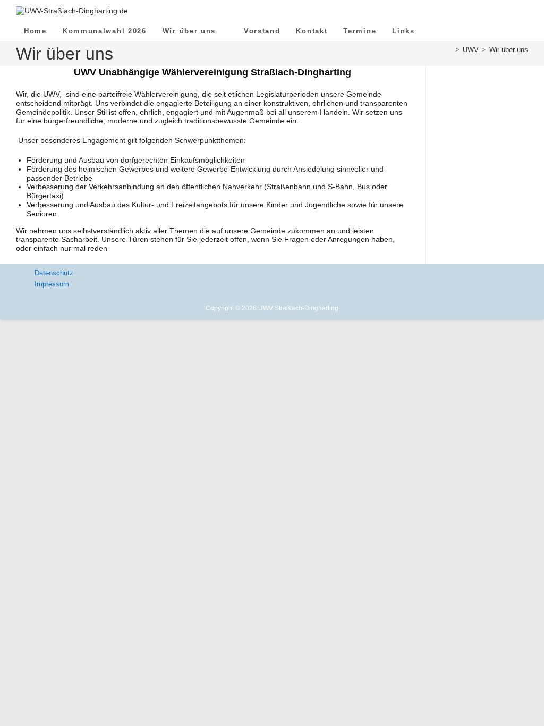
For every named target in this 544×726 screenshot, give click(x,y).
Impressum (52, 284)
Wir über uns (508, 50)
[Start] (449, 50)
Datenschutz (54, 273)
